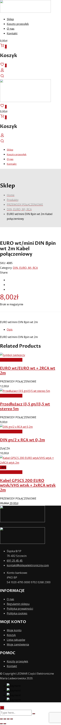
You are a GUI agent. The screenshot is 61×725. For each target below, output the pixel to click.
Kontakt (12, 33)
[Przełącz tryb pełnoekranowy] (4, 718)
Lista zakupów (16, 640)
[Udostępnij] (8, 718)
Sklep (10, 19)
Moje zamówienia (18, 644)
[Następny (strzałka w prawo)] (4, 723)
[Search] (2, 77)
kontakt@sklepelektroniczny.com (28, 565)
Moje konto (14, 630)
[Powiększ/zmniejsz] (1, 718)
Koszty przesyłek (18, 24)
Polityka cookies (17, 613)
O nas (10, 29)
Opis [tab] (10, 329)
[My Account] (2, 71)
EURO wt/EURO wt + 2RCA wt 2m (27, 371)
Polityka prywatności (20, 608)
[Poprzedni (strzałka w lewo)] (1, 723)
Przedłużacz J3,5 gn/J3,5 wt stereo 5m (25, 406)
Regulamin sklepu (18, 604)
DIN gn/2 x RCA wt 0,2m (22, 440)
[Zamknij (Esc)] (11, 718)
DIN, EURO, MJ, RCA (25, 268)
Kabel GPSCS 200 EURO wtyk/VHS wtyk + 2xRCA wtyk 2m (28, 485)
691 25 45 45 (15, 560)
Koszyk (11, 635)
